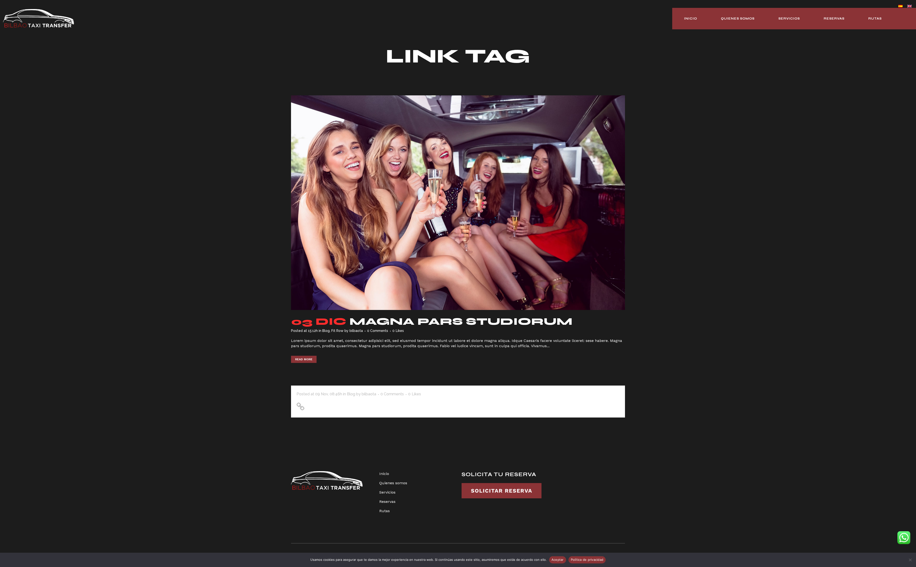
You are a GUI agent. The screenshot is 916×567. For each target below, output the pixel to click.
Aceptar (558, 560)
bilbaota (356, 331)
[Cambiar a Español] (900, 6)
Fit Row (337, 331)
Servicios (387, 492)
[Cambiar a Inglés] (909, 6)
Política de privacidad (587, 560)
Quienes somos (393, 483)
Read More (303, 359)
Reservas (387, 501)
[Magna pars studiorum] (458, 202)
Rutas (384, 511)
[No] (910, 559)
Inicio (384, 473)
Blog (326, 331)
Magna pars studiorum (460, 321)
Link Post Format (332, 405)
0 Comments (377, 331)
